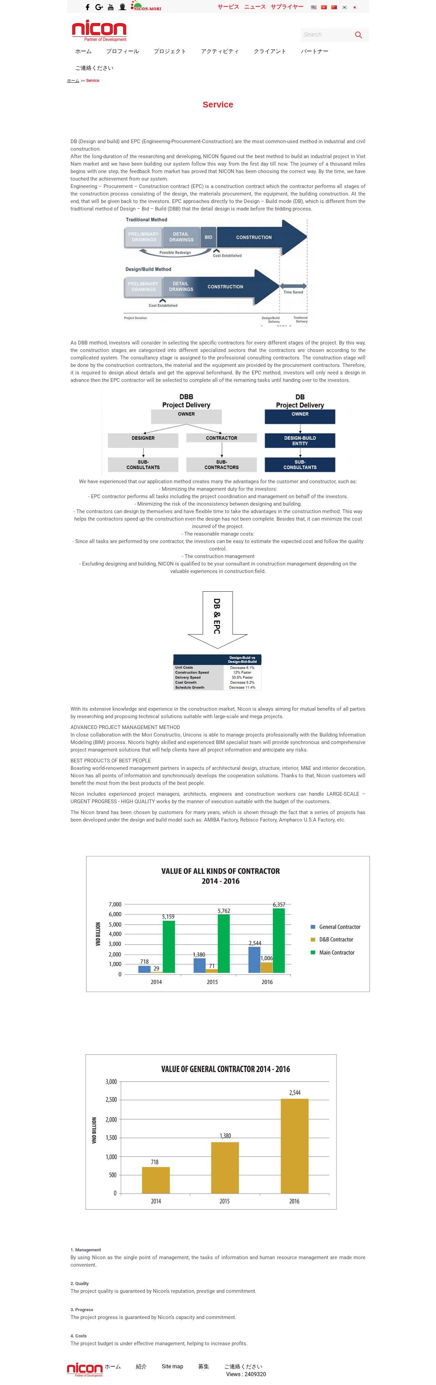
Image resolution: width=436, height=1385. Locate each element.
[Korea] (344, 7)
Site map (172, 1366)
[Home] (85, 1370)
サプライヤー (287, 6)
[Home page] (99, 40)
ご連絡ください (94, 68)
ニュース (255, 6)
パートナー (314, 51)
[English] (313, 7)
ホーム (83, 51)
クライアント (270, 51)
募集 (203, 1366)
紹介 (141, 1366)
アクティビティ (220, 51)
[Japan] (354, 7)
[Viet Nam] (324, 7)
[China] (334, 7)
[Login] (123, 6)
